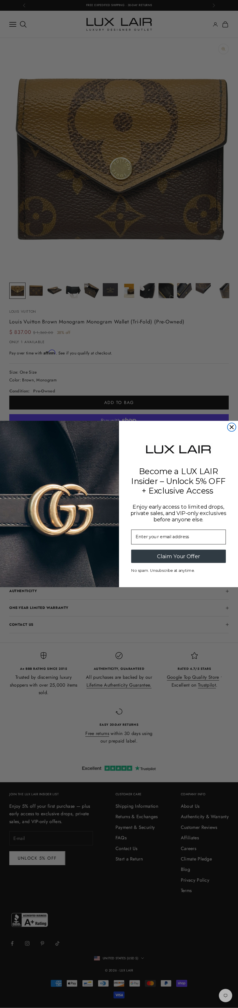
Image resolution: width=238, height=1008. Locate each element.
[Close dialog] (232, 427)
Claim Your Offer (178, 556)
